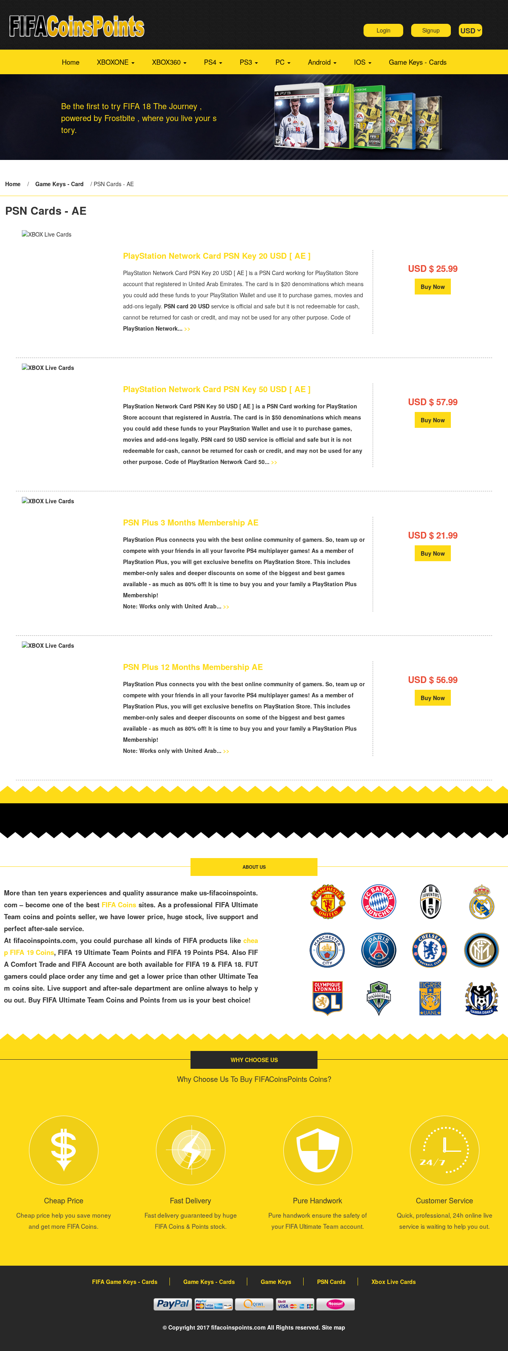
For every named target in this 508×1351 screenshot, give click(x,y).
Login (384, 30)
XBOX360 (167, 62)
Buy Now (433, 287)
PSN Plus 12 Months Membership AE (193, 666)
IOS (361, 62)
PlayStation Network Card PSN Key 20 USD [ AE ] (217, 255)
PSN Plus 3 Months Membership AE (190, 522)
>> (187, 328)
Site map (333, 1327)
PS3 (247, 62)
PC (281, 62)
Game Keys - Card (59, 184)
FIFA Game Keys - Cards (125, 1282)
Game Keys (276, 1282)
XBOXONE (114, 62)
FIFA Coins (119, 904)
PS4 (211, 62)
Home (70, 62)
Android (320, 62)
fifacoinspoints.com (238, 1327)
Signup (431, 30)
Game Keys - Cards (417, 62)
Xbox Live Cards (393, 1282)
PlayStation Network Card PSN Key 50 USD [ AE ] (217, 389)
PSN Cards (331, 1282)
